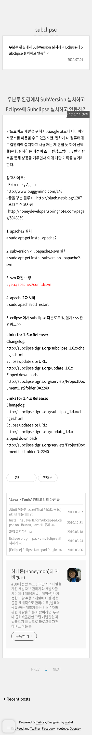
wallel (69, 722)
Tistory (41, 722)
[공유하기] (25, 478)
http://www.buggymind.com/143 (34, 191)
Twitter (35, 728)
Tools (26, 499)
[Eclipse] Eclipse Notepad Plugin (33, 549)
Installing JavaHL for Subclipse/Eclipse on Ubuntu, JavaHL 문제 (35, 522)
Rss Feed (17, 728)
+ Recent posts (16, 699)
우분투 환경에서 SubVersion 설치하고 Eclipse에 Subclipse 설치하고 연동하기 (46, 49)
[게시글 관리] (31, 478)
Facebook (48, 728)
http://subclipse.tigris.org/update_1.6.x (39, 368)
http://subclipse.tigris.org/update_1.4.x (39, 431)
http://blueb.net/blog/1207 (59, 197)
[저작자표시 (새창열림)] (60, 478)
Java (14, 499)
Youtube (62, 728)
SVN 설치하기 (18, 531)
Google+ (75, 728)
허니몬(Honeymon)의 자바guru (35, 574)
